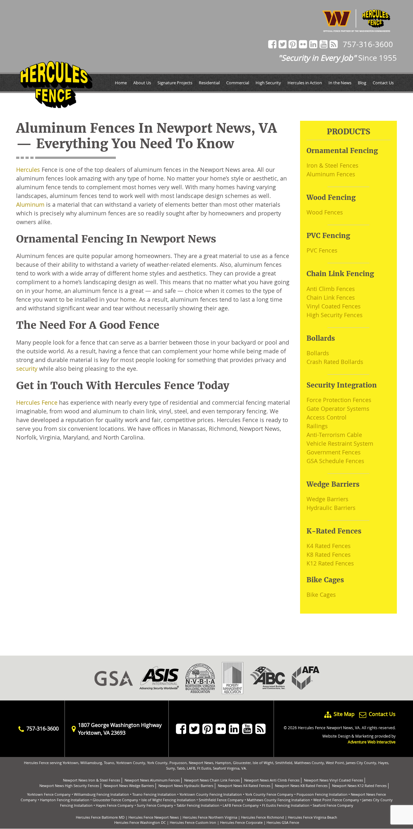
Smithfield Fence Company (221, 799)
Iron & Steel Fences (332, 165)
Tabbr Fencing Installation (197, 805)
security (26, 368)
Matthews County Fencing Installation (278, 799)
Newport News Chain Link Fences (212, 780)
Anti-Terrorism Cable (334, 435)
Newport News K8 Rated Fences (301, 785)
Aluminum (30, 204)
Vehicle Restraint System (340, 443)
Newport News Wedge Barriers (129, 785)
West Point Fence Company (336, 799)
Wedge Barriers (327, 499)
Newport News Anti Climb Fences (271, 780)
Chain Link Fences (331, 297)
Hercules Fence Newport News (153, 817)
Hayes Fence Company (115, 805)
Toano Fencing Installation (154, 794)
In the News (339, 83)
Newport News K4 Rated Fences (244, 785)
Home (121, 83)
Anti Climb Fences (331, 289)
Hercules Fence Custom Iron (193, 822)
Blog (362, 83)
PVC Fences (322, 250)
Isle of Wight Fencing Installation (168, 799)
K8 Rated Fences (329, 554)
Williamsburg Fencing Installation (101, 794)
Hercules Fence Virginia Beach (312, 817)
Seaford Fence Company (333, 805)
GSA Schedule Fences (335, 461)
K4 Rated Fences (329, 546)
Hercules (28, 169)
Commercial (237, 83)
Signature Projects (174, 83)
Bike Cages (321, 594)
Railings (317, 426)
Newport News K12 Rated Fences (359, 785)
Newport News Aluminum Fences (152, 780)
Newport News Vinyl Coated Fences (333, 780)
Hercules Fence (36, 402)
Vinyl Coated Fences (334, 306)
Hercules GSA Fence (283, 822)
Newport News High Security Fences (69, 785)
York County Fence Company (269, 794)
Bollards (318, 353)
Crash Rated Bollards (335, 362)
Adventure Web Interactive (372, 741)
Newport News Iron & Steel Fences (91, 780)
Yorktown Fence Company (49, 794)
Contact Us (383, 83)
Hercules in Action (304, 83)
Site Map (344, 714)
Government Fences (334, 452)
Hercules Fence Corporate (241, 822)
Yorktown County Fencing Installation (210, 794)
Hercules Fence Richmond (262, 817)
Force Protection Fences (339, 400)
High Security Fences (335, 315)
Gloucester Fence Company (115, 799)
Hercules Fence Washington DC (140, 822)
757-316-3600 (368, 44)
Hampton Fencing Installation (64, 799)
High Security (268, 83)
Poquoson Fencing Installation (322, 794)
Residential (209, 83)
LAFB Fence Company (241, 805)
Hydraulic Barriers (331, 508)
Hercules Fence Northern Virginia (210, 817)
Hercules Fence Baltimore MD (100, 817)
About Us (142, 83)
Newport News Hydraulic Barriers (185, 785)
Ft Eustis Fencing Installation (285, 805)
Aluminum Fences (331, 174)
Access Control (327, 417)
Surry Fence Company (155, 805)
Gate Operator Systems (338, 408)
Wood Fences (325, 212)
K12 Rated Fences (330, 563)
